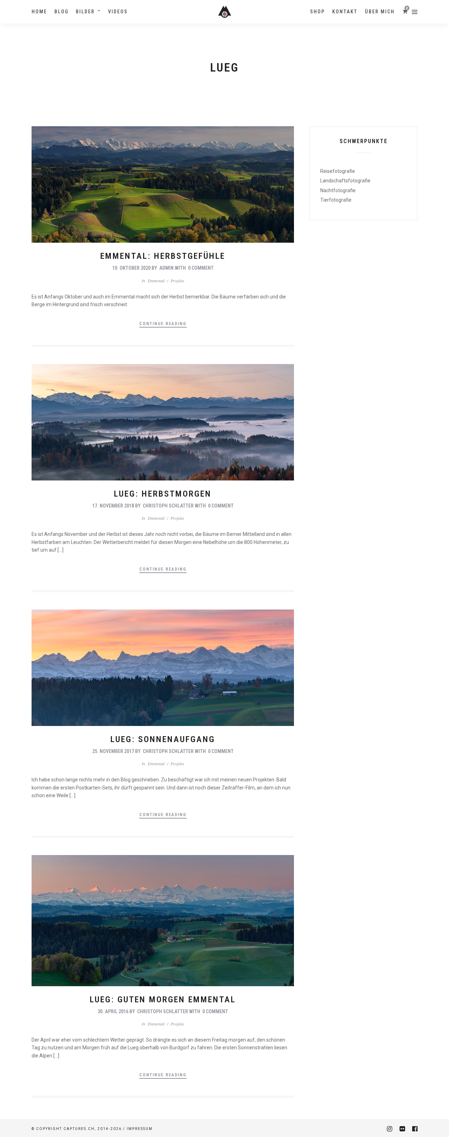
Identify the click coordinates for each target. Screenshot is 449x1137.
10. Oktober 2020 (131, 268)
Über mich (380, 11)
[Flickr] (402, 1128)
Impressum (140, 1129)
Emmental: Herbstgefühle (162, 256)
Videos (118, 11)
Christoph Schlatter (168, 506)
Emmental (156, 280)
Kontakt (344, 11)
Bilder (85, 11)
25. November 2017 (113, 751)
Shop (317, 11)
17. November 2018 (113, 506)
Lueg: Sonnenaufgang (162, 739)
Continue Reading (163, 323)
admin (166, 268)
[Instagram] (389, 1128)
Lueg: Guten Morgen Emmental (163, 999)
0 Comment (201, 268)
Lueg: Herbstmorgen (163, 494)
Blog (61, 11)
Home (39, 11)
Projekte (177, 280)
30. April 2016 (113, 1011)
